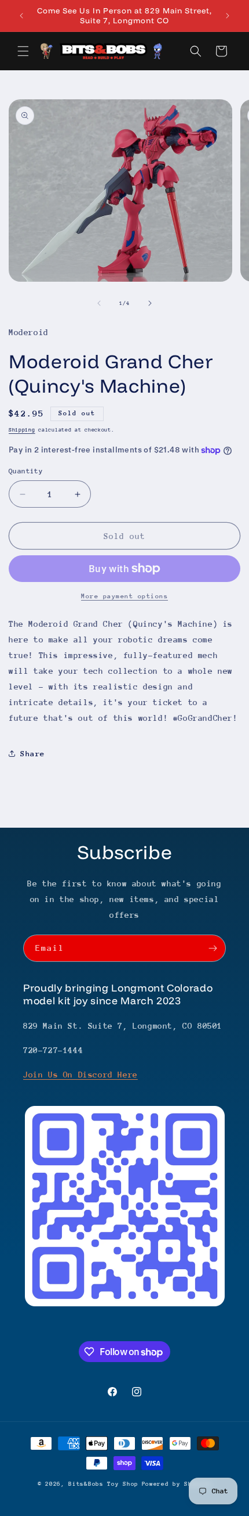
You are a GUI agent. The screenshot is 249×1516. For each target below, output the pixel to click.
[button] (23, 51)
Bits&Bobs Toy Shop (103, 1484)
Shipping (22, 429)
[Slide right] (150, 303)
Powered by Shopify (177, 1484)
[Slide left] (99, 303)
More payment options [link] (124, 596)
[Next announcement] (227, 15)
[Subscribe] (212, 948)
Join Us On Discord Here (80, 1074)
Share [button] (32, 753)
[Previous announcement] (21, 15)
